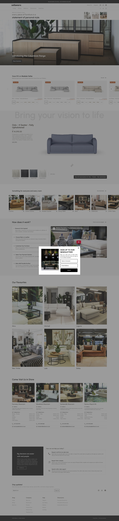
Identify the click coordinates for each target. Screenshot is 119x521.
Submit (69, 270)
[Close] (78, 248)
